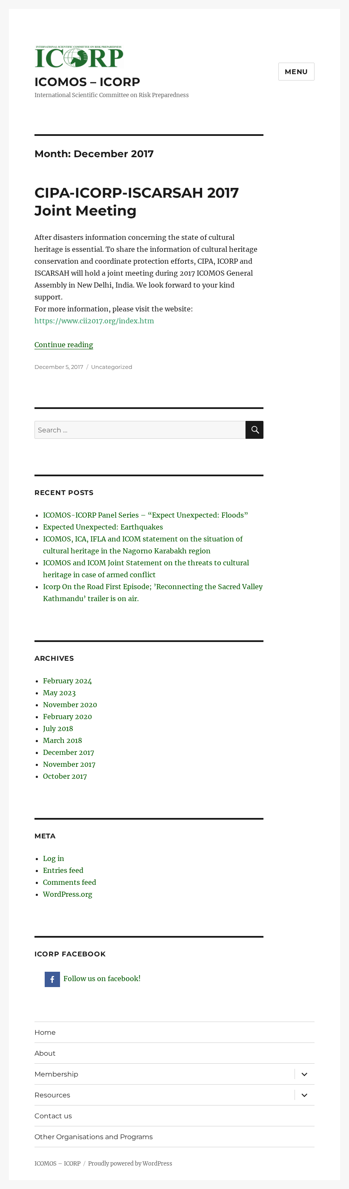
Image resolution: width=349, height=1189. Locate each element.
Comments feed (69, 882)
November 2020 (70, 704)
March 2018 (62, 740)
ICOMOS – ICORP (87, 82)
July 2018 (58, 728)
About (45, 1053)
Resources (52, 1095)
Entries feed (63, 870)
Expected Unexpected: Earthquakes (103, 527)
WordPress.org (67, 894)
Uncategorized (111, 366)
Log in (53, 858)
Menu (296, 72)
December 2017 (68, 752)
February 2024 (67, 681)
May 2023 (59, 692)
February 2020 (67, 716)
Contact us (53, 1116)
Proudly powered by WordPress (130, 1163)
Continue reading (63, 344)
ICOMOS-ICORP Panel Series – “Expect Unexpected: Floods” (145, 515)
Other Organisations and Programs (93, 1137)
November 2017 (69, 764)
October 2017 (65, 776)
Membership (56, 1074)
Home (45, 1032)
